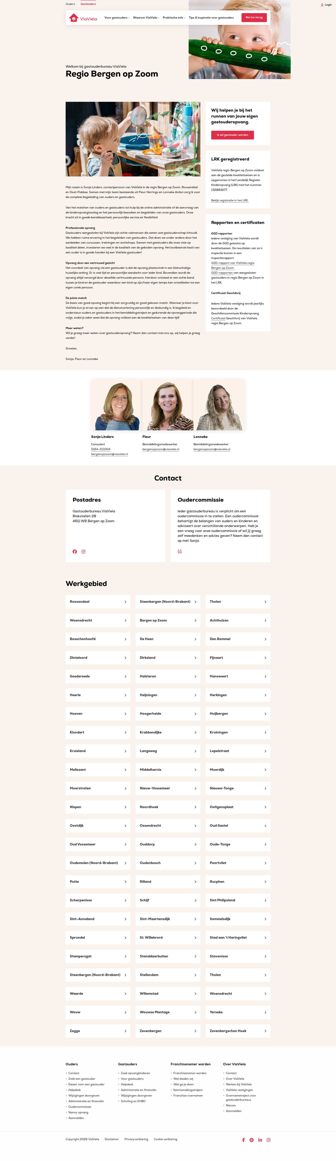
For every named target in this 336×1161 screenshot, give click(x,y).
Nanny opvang (78, 1112)
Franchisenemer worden (189, 1073)
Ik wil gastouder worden (232, 135)
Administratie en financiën (86, 1101)
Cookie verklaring (165, 1139)
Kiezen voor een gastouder (86, 1084)
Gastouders (88, 3)
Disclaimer (112, 1139)
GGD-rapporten (222, 273)
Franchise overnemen (188, 1095)
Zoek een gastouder (81, 1079)
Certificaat (218, 318)
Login (328, 4)
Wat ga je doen (183, 1084)
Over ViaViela (235, 1079)
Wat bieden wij (183, 1079)
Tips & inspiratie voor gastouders (211, 17)
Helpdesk (74, 1090)
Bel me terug (254, 17)
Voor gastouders (115, 17)
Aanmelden (76, 1118)
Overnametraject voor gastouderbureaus (241, 1098)
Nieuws (231, 1105)
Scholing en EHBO (133, 1101)
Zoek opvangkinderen (135, 1073)
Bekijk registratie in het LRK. (229, 200)
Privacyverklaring (136, 1139)
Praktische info (173, 17)
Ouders (70, 3)
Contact (73, 1073)
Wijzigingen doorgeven (84, 1095)
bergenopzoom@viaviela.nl (109, 454)
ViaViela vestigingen (239, 1090)
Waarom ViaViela (145, 17)
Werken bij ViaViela (239, 1084)
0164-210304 (100, 449)
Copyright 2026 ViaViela (82, 1139)
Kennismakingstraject (187, 1090)
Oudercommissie (79, 1107)
